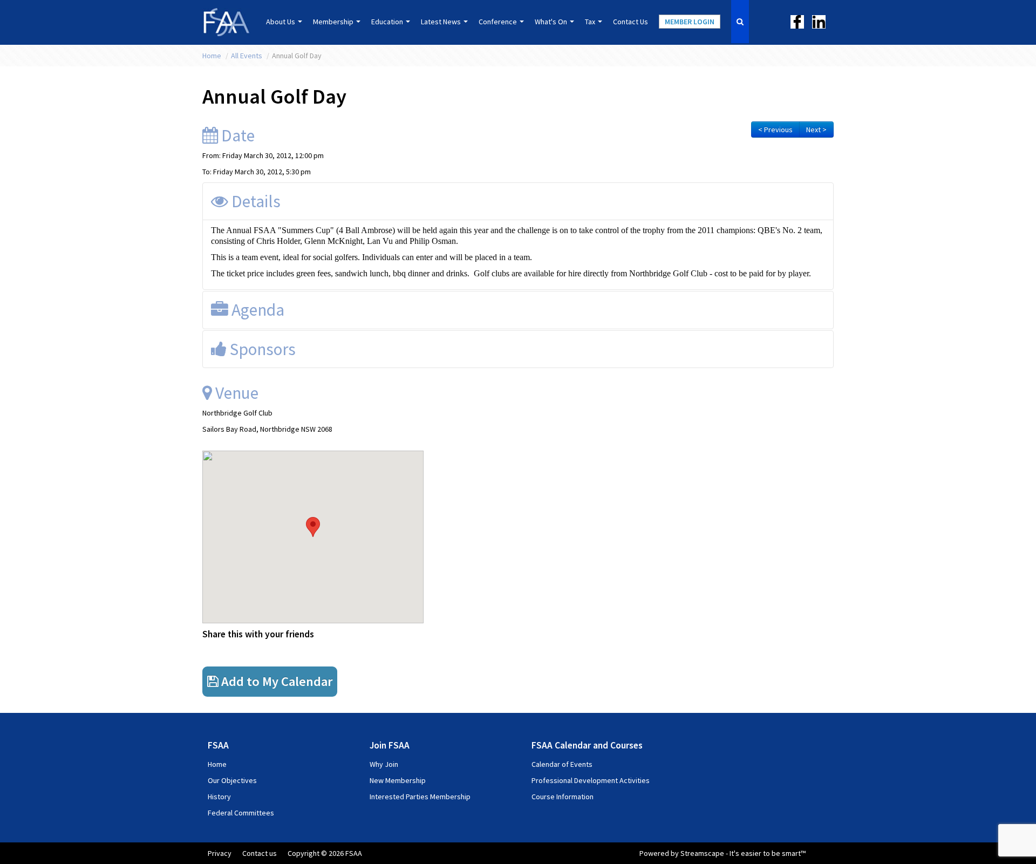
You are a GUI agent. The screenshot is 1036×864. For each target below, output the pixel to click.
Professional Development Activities (590, 780)
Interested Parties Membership (420, 796)
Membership (334, 21)
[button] (313, 527)
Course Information (562, 796)
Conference (499, 21)
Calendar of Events (561, 764)
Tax (591, 21)
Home (212, 55)
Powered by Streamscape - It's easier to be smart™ (722, 853)
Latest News (441, 21)
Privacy (219, 853)
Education (388, 21)
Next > (816, 129)
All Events (247, 55)
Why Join (384, 764)
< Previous (775, 129)
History (219, 796)
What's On (552, 21)
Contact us (259, 853)
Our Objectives (232, 780)
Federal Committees (241, 813)
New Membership (398, 780)
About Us (281, 21)
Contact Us (630, 21)
